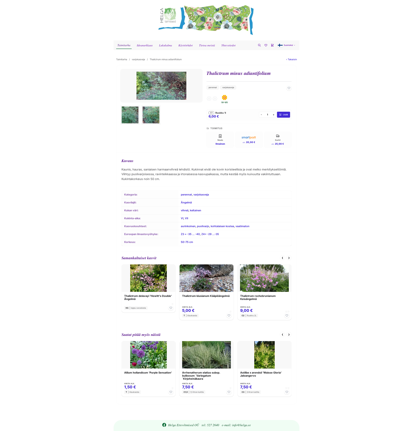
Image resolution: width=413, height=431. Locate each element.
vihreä (184, 210)
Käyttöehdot (185, 45)
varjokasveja (138, 59)
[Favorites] (265, 45)
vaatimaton (242, 226)
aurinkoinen (188, 226)
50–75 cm (187, 242)
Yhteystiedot (228, 45)
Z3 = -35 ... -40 (190, 234)
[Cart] (272, 45)
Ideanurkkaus (145, 45)
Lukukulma (165, 45)
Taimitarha (123, 45)
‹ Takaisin (291, 59)
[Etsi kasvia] (259, 45)
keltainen (195, 210)
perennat (213, 87)
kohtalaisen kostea (222, 226)
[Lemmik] (289, 88)
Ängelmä (186, 202)
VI (182, 218)
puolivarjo (203, 226)
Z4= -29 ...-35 (210, 234)
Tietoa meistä (207, 45)
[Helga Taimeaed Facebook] (164, 425)
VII (186, 218)
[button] (286, 45)
